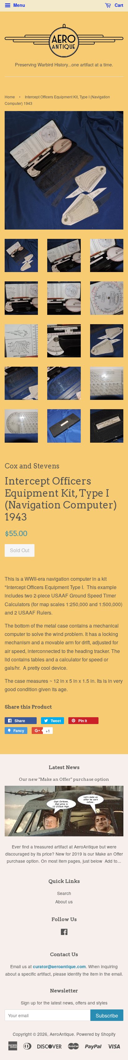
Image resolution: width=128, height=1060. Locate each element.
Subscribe (107, 1015)
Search (64, 893)
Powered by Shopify (96, 1034)
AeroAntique (62, 1034)
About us (64, 901)
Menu (18, 5)
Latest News (64, 767)
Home (10, 96)
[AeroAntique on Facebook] (64, 933)
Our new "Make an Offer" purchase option (64, 779)
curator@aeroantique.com (59, 966)
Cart (118, 5)
